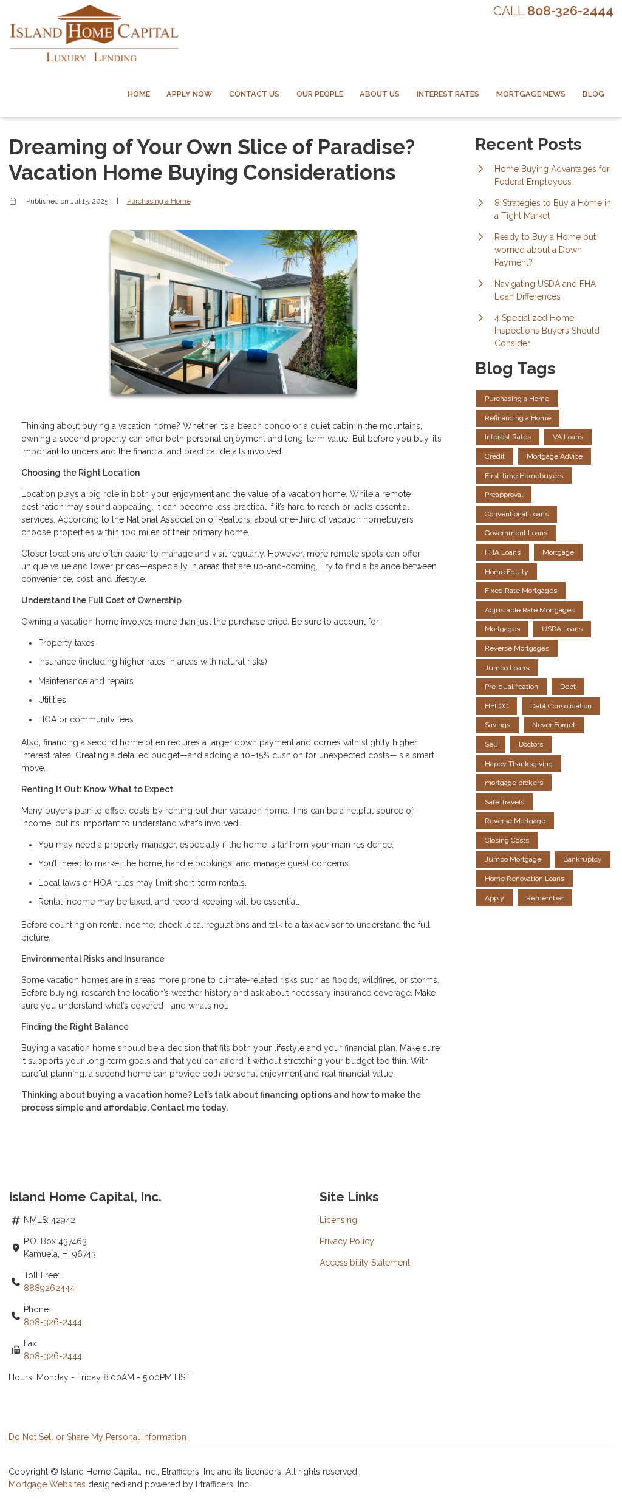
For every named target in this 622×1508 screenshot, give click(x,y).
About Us (380, 93)
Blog (593, 93)
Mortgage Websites (48, 1484)
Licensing (338, 1220)
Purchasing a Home (159, 201)
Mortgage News (531, 93)
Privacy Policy (347, 1241)
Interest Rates (448, 93)
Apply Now (189, 93)
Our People (319, 93)
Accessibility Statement (365, 1262)
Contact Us (254, 93)
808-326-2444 (53, 1322)
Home (139, 93)
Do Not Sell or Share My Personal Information (97, 1437)
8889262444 (49, 1288)
